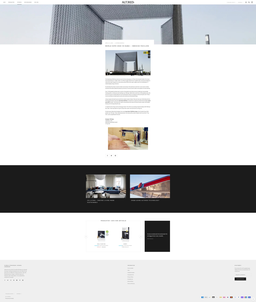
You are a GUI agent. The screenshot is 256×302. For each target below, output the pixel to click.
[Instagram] (10, 280)
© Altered (8, 296)
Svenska (240, 2)
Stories (19, 2)
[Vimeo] (19, 280)
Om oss (36, 2)
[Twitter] (7, 280)
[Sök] (249, 2)
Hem (4, 2)
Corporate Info (131, 274)
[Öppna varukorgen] (252, 2)
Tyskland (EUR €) (231, 2)
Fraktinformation (131, 272)
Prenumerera (240, 278)
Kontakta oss (130, 279)
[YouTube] (16, 280)
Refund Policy (130, 281)
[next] (140, 236)
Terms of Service (131, 283)
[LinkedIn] (22, 280)
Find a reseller (130, 268)
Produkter (11, 2)
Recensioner (28, 2)
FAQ (128, 270)
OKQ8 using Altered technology (145, 200)
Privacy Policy (130, 277)
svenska (19, 293)
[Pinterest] (13, 280)
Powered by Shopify (9, 298)
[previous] (86, 236)
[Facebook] (4, 280)
